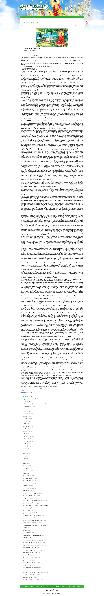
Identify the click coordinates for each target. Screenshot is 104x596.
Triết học (68, 17)
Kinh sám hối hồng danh (27, 406)
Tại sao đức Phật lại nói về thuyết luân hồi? (30, 522)
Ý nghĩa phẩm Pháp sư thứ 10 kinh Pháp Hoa (30, 567)
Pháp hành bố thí (25, 575)
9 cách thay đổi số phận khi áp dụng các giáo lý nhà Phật (32, 512)
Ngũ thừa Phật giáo (26, 446)
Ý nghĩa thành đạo (26, 460)
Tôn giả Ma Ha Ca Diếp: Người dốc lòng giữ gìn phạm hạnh (32, 520)
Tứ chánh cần (25, 418)
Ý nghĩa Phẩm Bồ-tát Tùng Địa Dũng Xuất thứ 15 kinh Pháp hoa (33, 572)
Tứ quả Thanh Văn (26, 426)
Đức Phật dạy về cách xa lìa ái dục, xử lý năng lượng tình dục (33, 545)
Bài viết (46, 17)
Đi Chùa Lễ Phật (25, 485)
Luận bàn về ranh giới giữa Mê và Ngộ (29, 517)
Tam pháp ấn (25, 416)
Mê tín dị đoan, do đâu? (26, 510)
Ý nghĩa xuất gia (25, 413)
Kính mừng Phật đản (26, 401)
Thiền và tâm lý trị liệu (26, 532)
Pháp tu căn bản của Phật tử (27, 523)
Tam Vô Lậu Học (25, 451)
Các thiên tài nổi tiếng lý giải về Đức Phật (29, 547)
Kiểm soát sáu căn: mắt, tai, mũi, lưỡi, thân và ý (30, 493)
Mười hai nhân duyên (26, 456)
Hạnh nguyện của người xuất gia (28, 478)
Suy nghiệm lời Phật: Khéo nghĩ (28, 559)
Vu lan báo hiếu (25, 471)
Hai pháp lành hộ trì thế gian (27, 577)
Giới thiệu (32, 17)
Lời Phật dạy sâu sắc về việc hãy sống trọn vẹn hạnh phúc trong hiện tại (35, 500)
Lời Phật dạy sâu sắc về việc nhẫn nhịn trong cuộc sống (32, 507)
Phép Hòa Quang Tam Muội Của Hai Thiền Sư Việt (31, 579)
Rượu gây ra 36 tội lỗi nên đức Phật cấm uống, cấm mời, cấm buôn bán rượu (35, 505)
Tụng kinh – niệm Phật (26, 445)
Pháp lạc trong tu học (26, 555)
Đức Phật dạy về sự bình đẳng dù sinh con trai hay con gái (32, 502)
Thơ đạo (51, 17)
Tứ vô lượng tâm (25, 468)
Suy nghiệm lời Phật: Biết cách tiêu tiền (29, 574)
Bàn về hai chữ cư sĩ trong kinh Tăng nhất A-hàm (31, 540)
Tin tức (42, 17)
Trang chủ (26, 17)
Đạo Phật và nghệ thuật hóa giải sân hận (29, 518)
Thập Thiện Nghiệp (26, 428)
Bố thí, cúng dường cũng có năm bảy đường (30, 552)
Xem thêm (49, 582)
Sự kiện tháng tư (25, 399)
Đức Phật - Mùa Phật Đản (27, 480)
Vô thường (24, 463)
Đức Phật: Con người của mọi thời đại (29, 495)
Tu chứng (24, 527)
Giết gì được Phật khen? (27, 560)
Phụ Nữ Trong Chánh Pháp (27, 490)
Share (23, 392)
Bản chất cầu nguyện (26, 564)
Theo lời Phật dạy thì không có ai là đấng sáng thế (31, 515)
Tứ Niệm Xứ (25, 438)
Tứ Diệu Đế (24, 458)
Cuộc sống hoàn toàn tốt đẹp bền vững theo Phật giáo (32, 542)
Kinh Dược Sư (25, 409)
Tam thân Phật (25, 414)
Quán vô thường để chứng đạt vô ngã (29, 557)
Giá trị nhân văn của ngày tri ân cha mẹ (29, 398)
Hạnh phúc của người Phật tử (28, 554)
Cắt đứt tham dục (26, 473)
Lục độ (24, 421)
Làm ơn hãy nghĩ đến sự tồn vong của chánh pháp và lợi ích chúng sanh (35, 525)
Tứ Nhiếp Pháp (25, 431)
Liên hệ (78, 17)
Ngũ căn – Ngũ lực (26, 441)
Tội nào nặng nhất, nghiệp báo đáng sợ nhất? (30, 503)
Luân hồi (24, 443)
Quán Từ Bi (24, 461)
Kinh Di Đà (24, 411)
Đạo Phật (24, 450)
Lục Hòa (24, 433)
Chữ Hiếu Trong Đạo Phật (27, 483)
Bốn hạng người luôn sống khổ (28, 513)
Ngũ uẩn (24, 453)
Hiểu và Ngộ (25, 530)
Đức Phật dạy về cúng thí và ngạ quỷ (29, 508)
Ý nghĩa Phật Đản (25, 470)
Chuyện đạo (57, 17)
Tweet (28, 392)
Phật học (63, 17)
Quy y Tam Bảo (25, 466)
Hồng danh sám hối (26, 475)
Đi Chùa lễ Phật (25, 423)
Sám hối (24, 448)
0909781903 (48, 591)
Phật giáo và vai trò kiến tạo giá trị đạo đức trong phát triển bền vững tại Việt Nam (36, 403)
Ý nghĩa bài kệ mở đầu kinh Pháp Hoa (29, 562)
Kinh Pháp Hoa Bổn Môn (27, 404)
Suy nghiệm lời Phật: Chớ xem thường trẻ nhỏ (30, 569)
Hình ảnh (73, 17)
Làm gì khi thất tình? (26, 570)
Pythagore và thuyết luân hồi (27, 537)
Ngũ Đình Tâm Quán (26, 436)
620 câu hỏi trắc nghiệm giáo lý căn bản (29, 497)
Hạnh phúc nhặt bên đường (27, 488)
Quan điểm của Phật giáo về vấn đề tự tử (29, 565)
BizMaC (59, 593)
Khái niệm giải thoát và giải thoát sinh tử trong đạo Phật (32, 535)
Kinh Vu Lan (25, 408)
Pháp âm (37, 17)
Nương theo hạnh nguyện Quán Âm (29, 498)
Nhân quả (24, 465)
